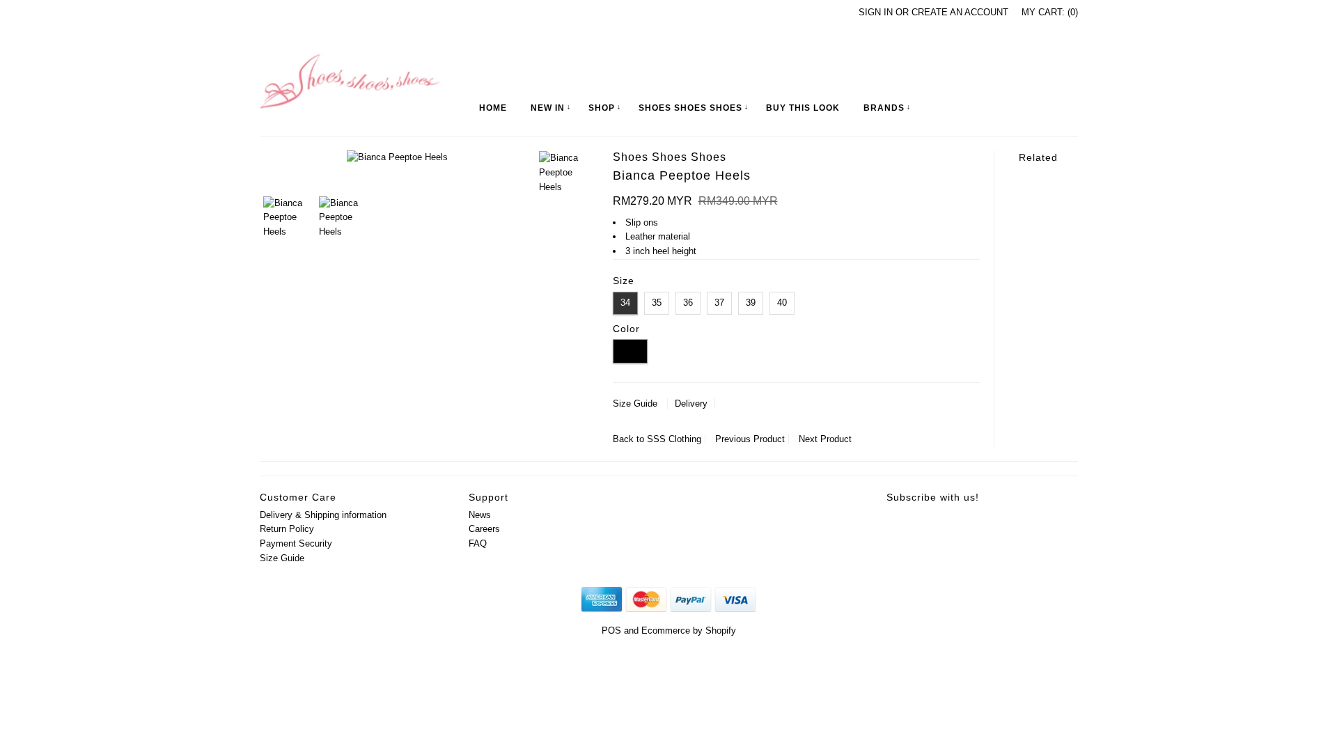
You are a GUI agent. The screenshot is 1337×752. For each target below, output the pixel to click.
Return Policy (287, 529)
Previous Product (750, 439)
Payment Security (296, 543)
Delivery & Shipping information (323, 515)
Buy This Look (803, 108)
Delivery (691, 403)
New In (548, 108)
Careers (484, 529)
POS (611, 630)
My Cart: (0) (1050, 12)
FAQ (478, 543)
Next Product (825, 439)
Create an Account (960, 12)
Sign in (876, 12)
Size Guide (635, 403)
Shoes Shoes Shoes (690, 108)
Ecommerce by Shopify (688, 630)
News (480, 515)
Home (493, 108)
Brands (884, 108)
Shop (601, 108)
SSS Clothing (674, 439)
